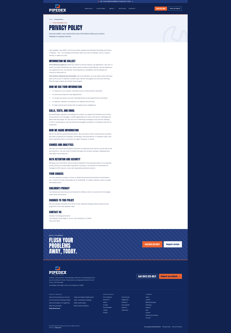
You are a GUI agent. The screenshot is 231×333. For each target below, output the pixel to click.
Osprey (105, 310)
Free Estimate (175, 8)
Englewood (125, 299)
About (111, 8)
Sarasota (124, 302)
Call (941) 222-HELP (152, 244)
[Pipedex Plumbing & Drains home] (57, 8)
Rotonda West (107, 307)
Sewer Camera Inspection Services (59, 297)
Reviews (148, 307)
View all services (54, 308)
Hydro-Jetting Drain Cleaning (82, 300)
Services (88, 8)
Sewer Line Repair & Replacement (84, 297)
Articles (122, 8)
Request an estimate (169, 276)
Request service (172, 244)
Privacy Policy (166, 326)
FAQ (147, 310)
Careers (148, 299)
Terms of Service (177, 326)
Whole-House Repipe (55, 305)
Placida (105, 312)
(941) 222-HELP (160, 9)
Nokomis (124, 307)
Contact (132, 8)
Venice (105, 302)
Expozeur (58, 327)
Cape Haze (125, 310)
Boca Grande (125, 305)
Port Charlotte (107, 297)
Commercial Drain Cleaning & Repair (59, 300)
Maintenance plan (151, 302)
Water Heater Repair (80, 303)
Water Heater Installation (81, 305)
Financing (148, 305)
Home (51, 19)
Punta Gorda (125, 297)
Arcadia (105, 305)
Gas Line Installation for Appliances (59, 303)
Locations (101, 8)
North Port (106, 299)
